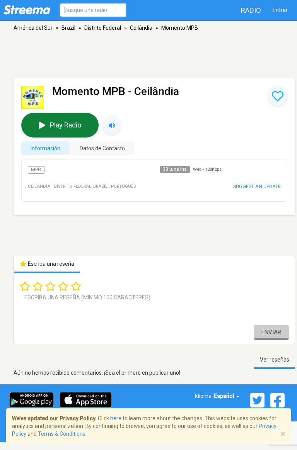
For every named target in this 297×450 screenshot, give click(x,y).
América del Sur (33, 28)
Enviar (271, 332)
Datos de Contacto (102, 148)
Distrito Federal (102, 28)
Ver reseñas (274, 360)
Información (45, 148)
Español (225, 396)
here (115, 418)
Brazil (68, 28)
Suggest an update (257, 186)
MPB (36, 169)
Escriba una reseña (50, 264)
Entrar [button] (280, 10)
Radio (251, 10)
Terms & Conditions (61, 434)
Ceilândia (141, 28)
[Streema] (26, 9)
